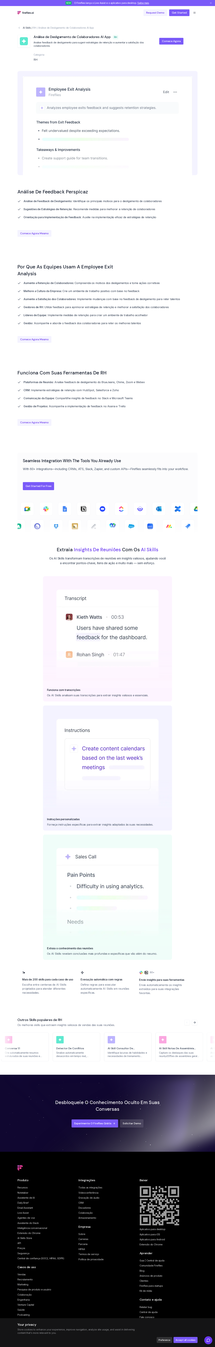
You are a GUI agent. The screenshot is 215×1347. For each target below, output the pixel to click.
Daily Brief (23, 1202)
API (19, 1243)
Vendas (21, 1274)
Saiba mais (143, 3)
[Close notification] (210, 3)
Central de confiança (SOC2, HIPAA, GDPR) (40, 1258)
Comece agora (171, 41)
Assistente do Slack (28, 1223)
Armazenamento (87, 1217)
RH (34, 27)
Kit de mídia (146, 1290)
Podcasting (23, 1314)
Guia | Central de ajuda (152, 1260)
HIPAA (81, 1249)
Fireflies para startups (151, 1285)
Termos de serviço (88, 1254)
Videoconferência (88, 1192)
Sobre (81, 1234)
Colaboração (24, 1294)
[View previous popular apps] (187, 1022)
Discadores (84, 1207)
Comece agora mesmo (34, 233)
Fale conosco (147, 1317)
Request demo (155, 12)
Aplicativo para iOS (150, 1234)
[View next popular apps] (194, 1022)
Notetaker (22, 1192)
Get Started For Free (38, 486)
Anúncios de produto (151, 1275)
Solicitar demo (132, 1123)
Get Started (179, 12)
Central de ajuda (149, 1312)
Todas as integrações (90, 1187)
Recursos (22, 1187)
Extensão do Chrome (28, 1233)
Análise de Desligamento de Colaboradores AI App (66, 27)
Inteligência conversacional (32, 1228)
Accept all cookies (186, 1339)
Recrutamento (25, 1279)
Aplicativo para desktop (152, 1229)
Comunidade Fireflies (151, 1265)
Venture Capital (25, 1304)
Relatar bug (146, 1307)
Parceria (83, 1244)
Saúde (21, 1309)
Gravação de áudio (88, 1197)
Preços (21, 1248)
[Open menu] (194, 13)
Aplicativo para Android (152, 1239)
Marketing (22, 1284)
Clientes (144, 1280)
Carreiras (83, 1239)
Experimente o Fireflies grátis (92, 1123)
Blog (142, 1270)
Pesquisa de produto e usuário (34, 1289)
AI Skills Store (24, 1238)
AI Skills (27, 27)
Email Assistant (25, 1207)
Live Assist (23, 1212)
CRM (81, 1202)
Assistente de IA (26, 1197)
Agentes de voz (26, 1217)
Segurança (23, 1253)
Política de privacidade (90, 1259)
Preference (164, 1339)
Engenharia (23, 1299)
